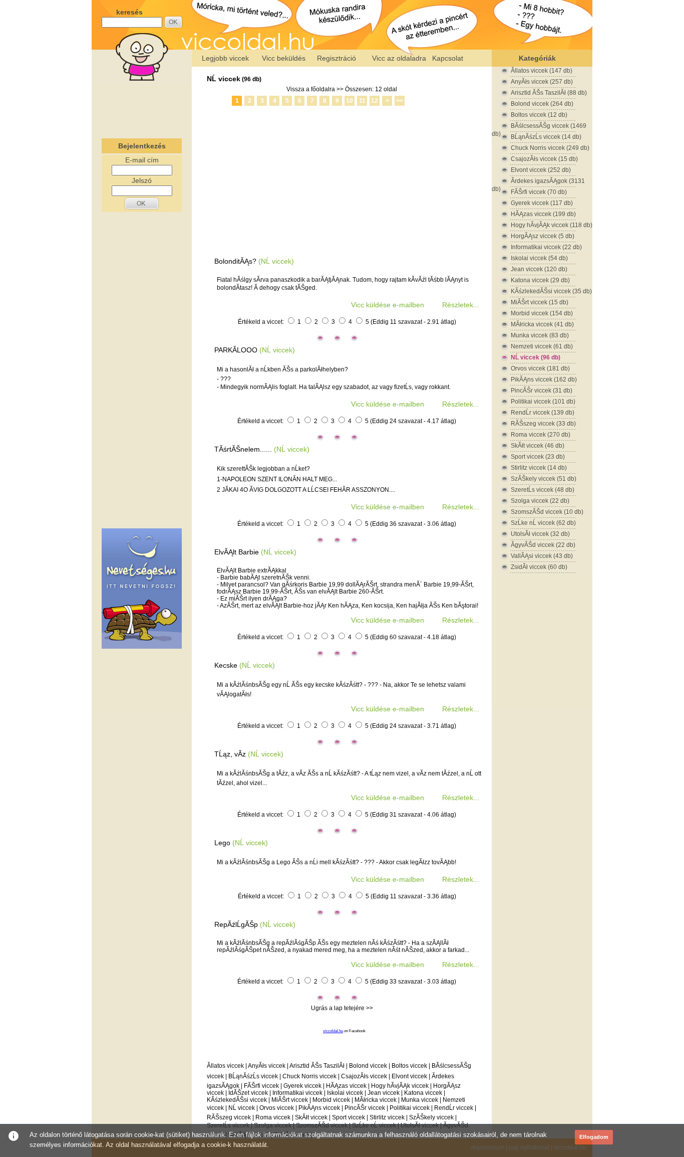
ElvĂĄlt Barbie (236, 552)
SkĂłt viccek (311, 1117)
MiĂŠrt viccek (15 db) (539, 302)
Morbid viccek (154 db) (542, 313)
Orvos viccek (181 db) (540, 368)
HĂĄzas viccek (346, 1085)
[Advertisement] (142, 107)
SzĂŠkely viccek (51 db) (543, 478)
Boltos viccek (409, 1065)
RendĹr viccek (453, 1107)
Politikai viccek (410, 1107)
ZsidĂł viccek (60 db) (539, 566)
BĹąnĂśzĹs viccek (253, 1076)
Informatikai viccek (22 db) (546, 247)
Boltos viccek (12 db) (539, 114)
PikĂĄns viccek (319, 1107)
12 (374, 100)
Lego (222, 843)
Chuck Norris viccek (309, 1076)
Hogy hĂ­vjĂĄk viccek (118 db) (551, 225)
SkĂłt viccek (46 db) (537, 445)
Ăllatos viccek (225, 1065)
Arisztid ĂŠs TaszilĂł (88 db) (549, 92)
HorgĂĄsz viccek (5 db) (542, 236)
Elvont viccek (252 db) (541, 169)
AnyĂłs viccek (266, 1065)
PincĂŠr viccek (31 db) (541, 390)
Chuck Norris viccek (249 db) (550, 147)
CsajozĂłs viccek (364, 1076)
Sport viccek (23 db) (538, 456)
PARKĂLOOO (235, 350)
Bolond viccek (368, 1065)
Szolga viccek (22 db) (540, 500)
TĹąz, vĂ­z (230, 754)
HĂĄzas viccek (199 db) (543, 214)
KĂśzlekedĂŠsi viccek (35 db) (551, 291)
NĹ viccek (223, 79)
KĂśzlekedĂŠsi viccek (237, 1099)
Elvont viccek (409, 1076)
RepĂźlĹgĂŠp (236, 924)
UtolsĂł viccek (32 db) (540, 533)
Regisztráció (336, 58)
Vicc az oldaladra (399, 58)
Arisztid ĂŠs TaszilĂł (317, 1065)
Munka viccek (419, 1099)
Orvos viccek (276, 1107)
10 (349, 100)
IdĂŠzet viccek (248, 1092)
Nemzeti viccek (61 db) (542, 346)
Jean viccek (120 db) (539, 269)
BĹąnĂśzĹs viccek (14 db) (546, 136)
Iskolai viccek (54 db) (539, 258)
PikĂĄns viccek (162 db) (544, 379)
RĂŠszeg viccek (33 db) (543, 423)
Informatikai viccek (297, 1092)
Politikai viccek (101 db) (543, 401)
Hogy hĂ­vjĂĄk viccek (400, 1085)
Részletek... (460, 305)
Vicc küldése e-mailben (387, 305)
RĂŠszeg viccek (229, 1117)
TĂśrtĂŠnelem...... (243, 449)
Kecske (225, 665)
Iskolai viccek (345, 1092)
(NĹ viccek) (276, 261)
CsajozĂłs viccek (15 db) (544, 158)
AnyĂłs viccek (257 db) (542, 81)
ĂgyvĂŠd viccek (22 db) (543, 544)
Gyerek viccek (302, 1085)
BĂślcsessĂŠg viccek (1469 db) (539, 126)
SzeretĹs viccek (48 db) (542, 489)
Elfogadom (593, 1137)
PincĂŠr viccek (365, 1107)
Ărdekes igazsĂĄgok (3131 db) (538, 181)
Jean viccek (384, 1092)
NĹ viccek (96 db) (535, 357)
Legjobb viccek (225, 58)
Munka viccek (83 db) (540, 335)
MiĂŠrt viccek (289, 1099)
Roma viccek (272, 1117)
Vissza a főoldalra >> (315, 89)
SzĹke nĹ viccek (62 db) (543, 522)
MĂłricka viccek (376, 1099)
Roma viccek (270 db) (540, 434)
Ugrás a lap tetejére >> (342, 1008)
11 (362, 100)
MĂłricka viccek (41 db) (542, 324)
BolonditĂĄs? (235, 261)
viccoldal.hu (333, 1031)
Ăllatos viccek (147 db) (541, 70)
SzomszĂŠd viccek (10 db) (547, 511)
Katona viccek (423, 1092)
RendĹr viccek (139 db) (542, 412)
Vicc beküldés (283, 58)
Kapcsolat (447, 58)
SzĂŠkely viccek (431, 1117)
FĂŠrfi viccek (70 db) (539, 192)
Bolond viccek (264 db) (542, 103)
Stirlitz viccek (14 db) (539, 467)
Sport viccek (348, 1117)
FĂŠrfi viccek (261, 1085)
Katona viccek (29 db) (540, 280)
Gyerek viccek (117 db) (542, 203)
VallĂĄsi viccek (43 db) (542, 555)
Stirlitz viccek (387, 1117)
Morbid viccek (331, 1099)
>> (399, 100)
